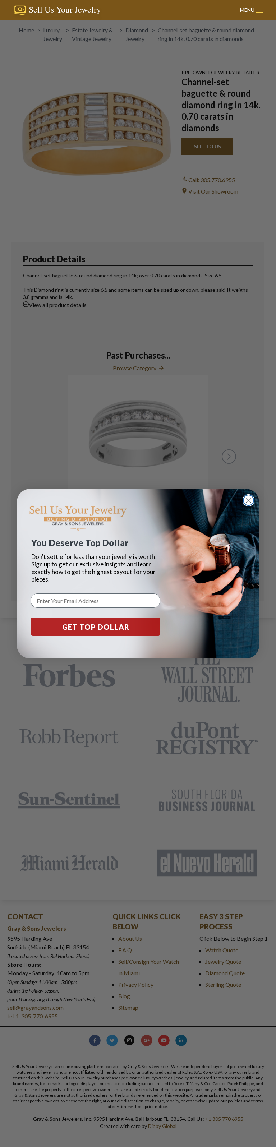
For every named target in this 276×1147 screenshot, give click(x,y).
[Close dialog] (248, 500)
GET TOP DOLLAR (95, 627)
